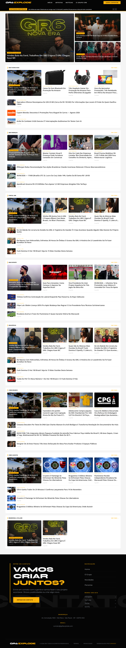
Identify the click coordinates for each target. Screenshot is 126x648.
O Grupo (88, 575)
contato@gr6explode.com (63, 626)
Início (50, 2)
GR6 (18, 2)
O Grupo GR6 (81, 2)
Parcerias (88, 585)
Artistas (59, 2)
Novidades (89, 580)
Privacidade (88, 643)
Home (87, 569)
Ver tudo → (115, 67)
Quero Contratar (112, 2)
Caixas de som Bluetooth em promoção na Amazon (43, 9)
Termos (76, 643)
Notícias (69, 2)
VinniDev (113, 643)
